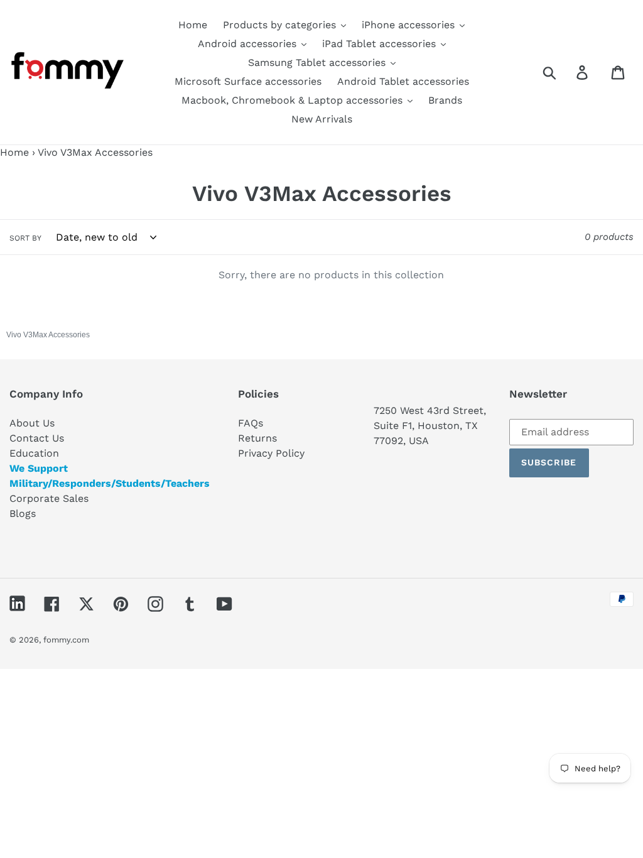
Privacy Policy (271, 453)
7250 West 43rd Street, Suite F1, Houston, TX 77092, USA (430, 426)
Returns (257, 438)
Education (34, 453)
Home (14, 152)
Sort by (25, 238)
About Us (32, 423)
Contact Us (36, 438)
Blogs (22, 513)
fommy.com (66, 639)
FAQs (250, 423)
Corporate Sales (49, 498)
